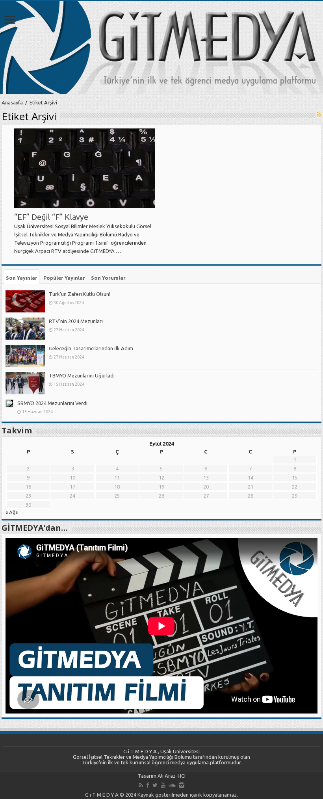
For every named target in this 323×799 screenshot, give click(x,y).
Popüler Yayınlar (64, 278)
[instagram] (181, 785)
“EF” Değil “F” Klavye (51, 216)
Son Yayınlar (21, 278)
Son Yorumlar (108, 278)
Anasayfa (12, 102)
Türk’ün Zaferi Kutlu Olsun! (79, 294)
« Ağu (12, 512)
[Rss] (141, 785)
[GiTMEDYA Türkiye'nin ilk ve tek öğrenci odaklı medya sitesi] (161, 47)
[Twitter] (155, 785)
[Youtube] (163, 785)
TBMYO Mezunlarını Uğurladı (82, 375)
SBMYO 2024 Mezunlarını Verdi (52, 403)
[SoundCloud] (172, 785)
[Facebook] (147, 785)
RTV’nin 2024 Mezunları (76, 321)
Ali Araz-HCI (172, 776)
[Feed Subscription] (319, 114)
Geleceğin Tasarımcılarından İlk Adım (91, 348)
